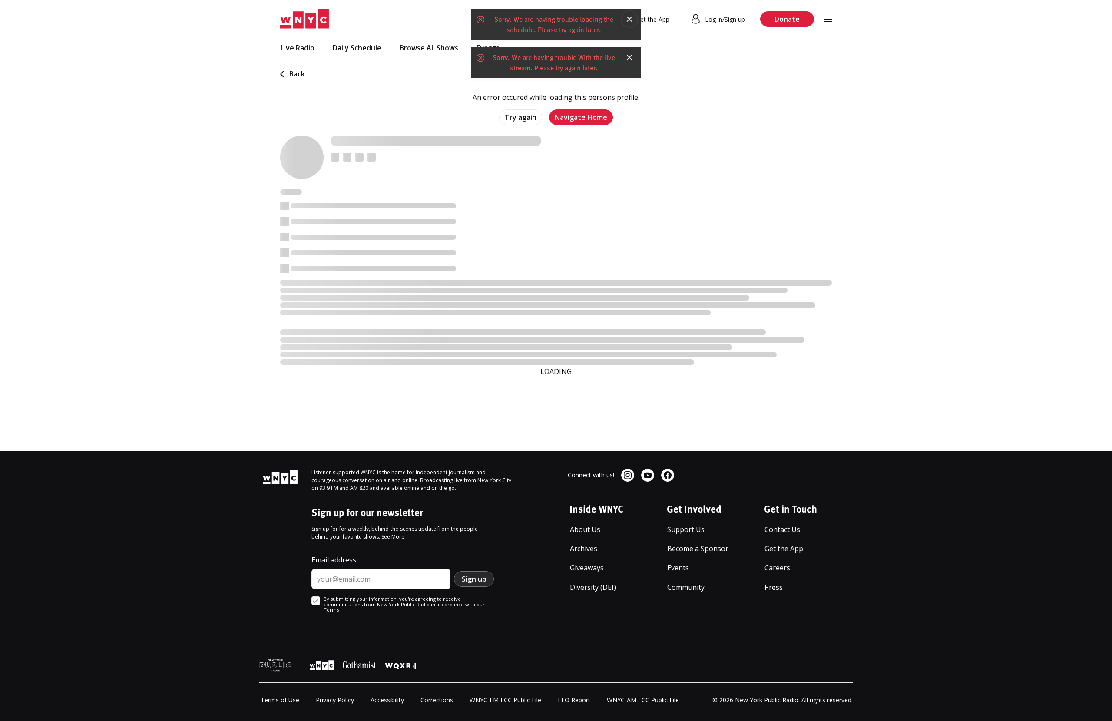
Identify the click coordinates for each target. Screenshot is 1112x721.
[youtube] (647, 475)
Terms (332, 609)
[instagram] (627, 475)
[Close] (629, 19)
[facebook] (667, 475)
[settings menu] (828, 19)
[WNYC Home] (304, 19)
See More (392, 536)
